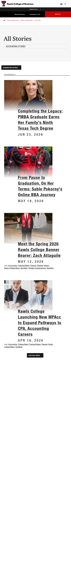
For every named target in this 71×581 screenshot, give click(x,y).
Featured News (23, 265)
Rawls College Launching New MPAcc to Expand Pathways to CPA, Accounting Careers (39, 323)
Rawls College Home (13, 20)
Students (50, 268)
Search (65, 3)
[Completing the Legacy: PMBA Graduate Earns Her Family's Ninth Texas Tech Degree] (35, 95)
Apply (58, 14)
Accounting (12, 265)
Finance (33, 265)
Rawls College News (27, 20)
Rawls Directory (20, 14)
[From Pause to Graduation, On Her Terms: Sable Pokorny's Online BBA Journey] (35, 162)
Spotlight (24, 268)
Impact (46, 265)
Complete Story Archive (10, 67)
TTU (4, 20)
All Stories (37, 20)
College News (23, 344)
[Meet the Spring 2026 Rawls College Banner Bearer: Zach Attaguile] (35, 228)
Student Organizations (37, 268)
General (40, 265)
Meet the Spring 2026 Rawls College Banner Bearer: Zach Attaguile (39, 249)
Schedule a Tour (35, 14)
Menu (60, 3)
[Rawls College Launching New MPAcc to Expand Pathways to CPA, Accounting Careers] (35, 295)
